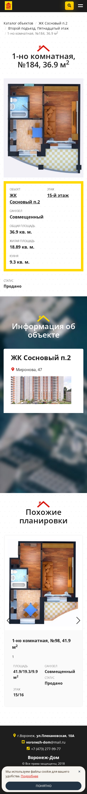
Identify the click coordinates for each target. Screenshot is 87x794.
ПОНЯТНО (43, 786)
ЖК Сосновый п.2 (53, 23)
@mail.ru (45, 742)
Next (78, 621)
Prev (9, 621)
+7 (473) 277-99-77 (46, 748)
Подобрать (69, 5)
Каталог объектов (18, 23)
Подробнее (29, 776)
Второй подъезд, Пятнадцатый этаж (38, 28)
